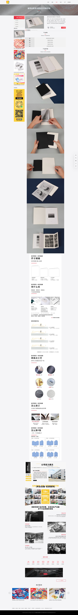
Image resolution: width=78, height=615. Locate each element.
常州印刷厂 (33, 608)
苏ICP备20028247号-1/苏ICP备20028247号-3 (48, 612)
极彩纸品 (36, 612)
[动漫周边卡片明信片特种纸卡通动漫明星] (20, 593)
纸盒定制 (16, 22)
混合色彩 (22, 608)
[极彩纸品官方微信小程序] (76, 163)
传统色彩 (16, 608)
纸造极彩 (26, 608)
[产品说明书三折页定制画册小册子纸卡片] (39, 593)
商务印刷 (16, 24)
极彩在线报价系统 (38, 608)
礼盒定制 (16, 20)
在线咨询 (63, 27)
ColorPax (42, 608)
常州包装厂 (29, 608)
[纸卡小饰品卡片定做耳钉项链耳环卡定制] (57, 593)
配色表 (20, 608)
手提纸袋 (16, 26)
